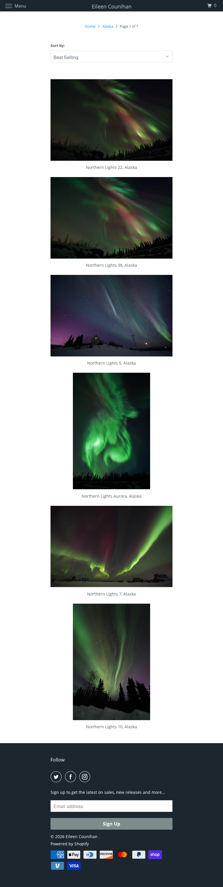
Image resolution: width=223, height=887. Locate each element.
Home (90, 26)
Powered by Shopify (70, 844)
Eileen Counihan (82, 836)
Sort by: (58, 45)
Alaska (107, 26)
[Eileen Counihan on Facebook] (71, 776)
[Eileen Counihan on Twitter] (57, 776)
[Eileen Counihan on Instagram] (86, 776)
